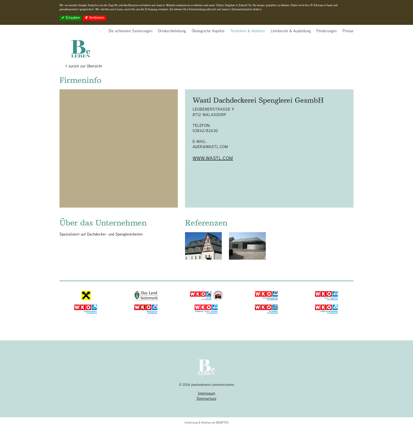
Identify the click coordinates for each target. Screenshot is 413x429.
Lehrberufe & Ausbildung (291, 31)
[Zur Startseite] (80, 43)
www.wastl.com (213, 158)
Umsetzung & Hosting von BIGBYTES (206, 423)
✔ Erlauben (70, 18)
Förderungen (326, 31)
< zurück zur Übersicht (83, 66)
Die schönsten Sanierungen (130, 31)
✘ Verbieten (94, 18)
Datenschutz (207, 399)
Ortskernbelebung (172, 31)
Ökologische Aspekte (208, 31)
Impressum (206, 394)
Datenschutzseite (242, 9)
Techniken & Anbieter (247, 31)
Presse (347, 31)
